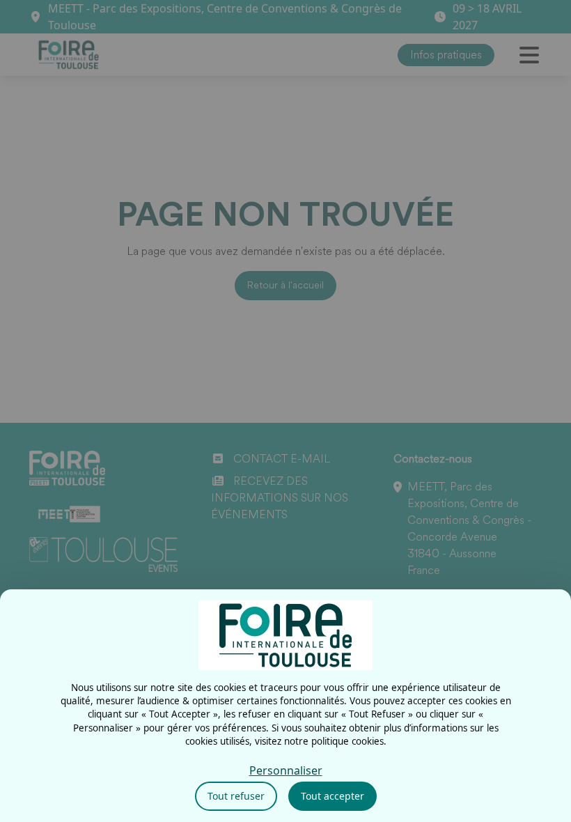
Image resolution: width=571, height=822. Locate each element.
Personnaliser (285, 770)
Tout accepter (332, 795)
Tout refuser (236, 795)
